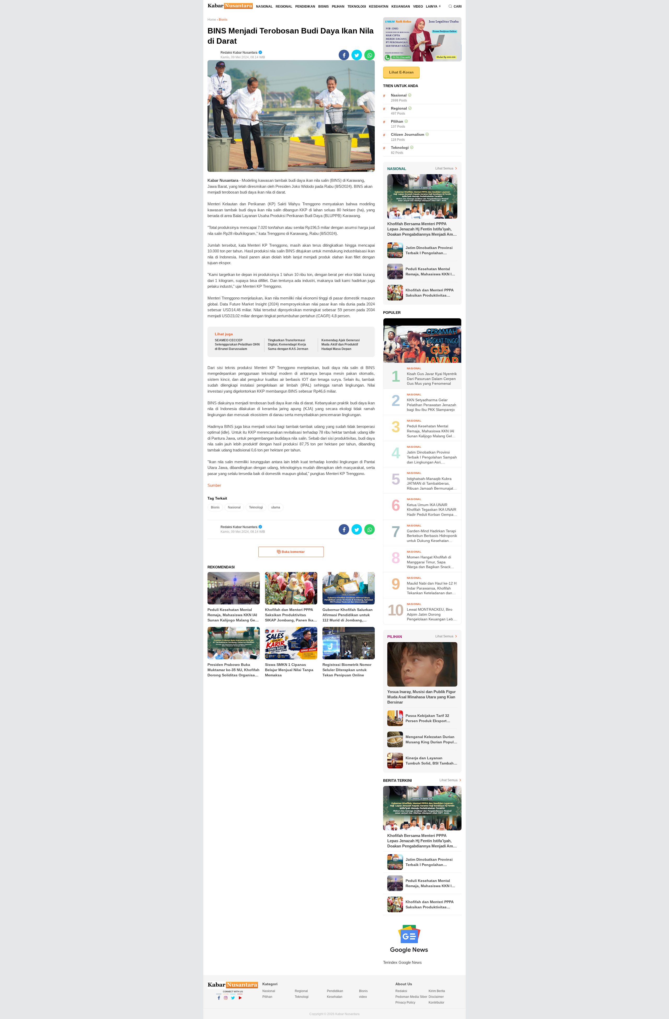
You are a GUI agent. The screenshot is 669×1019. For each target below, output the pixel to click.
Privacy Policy (405, 1002)
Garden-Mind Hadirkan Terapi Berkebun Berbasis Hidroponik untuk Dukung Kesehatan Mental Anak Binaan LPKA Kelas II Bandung (432, 536)
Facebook (218, 1004)
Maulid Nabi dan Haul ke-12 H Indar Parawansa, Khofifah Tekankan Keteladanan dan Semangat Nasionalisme (432, 588)
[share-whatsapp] (369, 55)
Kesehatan (378, 6)
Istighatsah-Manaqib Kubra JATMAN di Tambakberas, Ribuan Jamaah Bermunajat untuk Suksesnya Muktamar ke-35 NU (430, 484)
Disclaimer (436, 997)
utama (275, 507)
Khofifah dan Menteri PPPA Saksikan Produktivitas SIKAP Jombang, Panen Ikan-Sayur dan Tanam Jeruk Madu (431, 293)
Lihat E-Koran (401, 72)
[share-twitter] (356, 55)
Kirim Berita (437, 991)
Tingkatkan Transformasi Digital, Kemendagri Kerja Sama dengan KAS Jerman (288, 344)
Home (211, 19)
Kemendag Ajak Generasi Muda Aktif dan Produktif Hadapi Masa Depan (340, 344)
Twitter (232, 1004)
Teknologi (357, 6)
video (418, 6)
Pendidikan (305, 6)
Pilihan (338, 6)
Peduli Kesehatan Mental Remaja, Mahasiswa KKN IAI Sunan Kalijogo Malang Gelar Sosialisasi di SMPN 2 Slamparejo (430, 272)
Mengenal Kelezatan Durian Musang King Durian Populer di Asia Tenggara (431, 740)
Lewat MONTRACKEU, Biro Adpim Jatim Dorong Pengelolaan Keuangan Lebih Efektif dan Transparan (431, 614)
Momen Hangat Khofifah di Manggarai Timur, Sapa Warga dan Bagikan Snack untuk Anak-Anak (429, 562)
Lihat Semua (444, 168)
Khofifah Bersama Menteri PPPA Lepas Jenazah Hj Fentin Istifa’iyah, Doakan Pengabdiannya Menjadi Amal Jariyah (421, 229)
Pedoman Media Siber (411, 997)
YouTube (240, 1004)
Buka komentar (293, 552)
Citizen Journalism (407, 134)
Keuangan (400, 6)
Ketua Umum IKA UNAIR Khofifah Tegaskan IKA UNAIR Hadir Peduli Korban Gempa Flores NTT (431, 510)
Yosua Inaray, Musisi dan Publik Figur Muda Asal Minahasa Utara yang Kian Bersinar (421, 696)
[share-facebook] (344, 55)
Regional (284, 6)
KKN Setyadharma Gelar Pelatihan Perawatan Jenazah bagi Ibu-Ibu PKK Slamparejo (431, 405)
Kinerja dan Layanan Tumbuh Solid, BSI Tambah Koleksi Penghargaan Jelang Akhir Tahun (431, 761)
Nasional (264, 6)
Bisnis (323, 6)
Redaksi (401, 991)
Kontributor (436, 1002)
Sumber (214, 485)
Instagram (225, 1004)
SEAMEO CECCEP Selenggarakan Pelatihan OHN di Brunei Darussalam (237, 344)
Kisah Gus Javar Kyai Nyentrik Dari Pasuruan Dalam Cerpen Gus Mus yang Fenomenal (432, 379)
